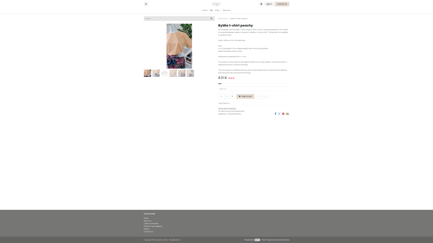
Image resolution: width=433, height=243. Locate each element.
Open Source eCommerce (278, 240)
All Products (223, 18)
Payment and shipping (153, 226)
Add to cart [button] (246, 96)
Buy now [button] (263, 96)
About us (147, 221)
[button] (146, 4)
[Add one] (232, 96)
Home (146, 218)
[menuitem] (205, 10)
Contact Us (282, 4)
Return (146, 229)
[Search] (211, 18)
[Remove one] (221, 96)
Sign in (269, 4)
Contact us (148, 232)
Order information (151, 223)
